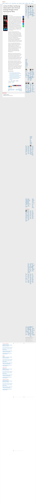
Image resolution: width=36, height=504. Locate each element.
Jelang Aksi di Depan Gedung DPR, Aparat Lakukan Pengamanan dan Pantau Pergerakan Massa (33, 11)
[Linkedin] (9, 86)
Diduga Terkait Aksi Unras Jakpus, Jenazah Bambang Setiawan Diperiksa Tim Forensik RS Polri (27, 64)
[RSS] (11, 86)
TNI (31, 338)
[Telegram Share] (23, 24)
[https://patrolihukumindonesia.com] (4, 1)
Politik (30, 340)
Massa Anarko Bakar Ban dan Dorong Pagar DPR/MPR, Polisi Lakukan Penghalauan (31, 11)
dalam (15, 23)
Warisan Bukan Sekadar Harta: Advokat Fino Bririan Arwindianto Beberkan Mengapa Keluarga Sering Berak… (31, 76)
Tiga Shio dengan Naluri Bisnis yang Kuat (7, 347)
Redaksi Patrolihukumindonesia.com (29, 341)
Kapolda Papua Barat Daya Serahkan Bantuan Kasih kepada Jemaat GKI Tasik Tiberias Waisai (27, 216)
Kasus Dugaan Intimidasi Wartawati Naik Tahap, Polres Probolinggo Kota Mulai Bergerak (29, 202)
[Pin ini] (23, 22)
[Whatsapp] (23, 26)
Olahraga (26, 340)
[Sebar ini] (23, 17)
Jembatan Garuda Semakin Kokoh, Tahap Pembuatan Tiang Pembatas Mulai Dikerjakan (15, 78)
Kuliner (29, 340)
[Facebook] (13, 85)
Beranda (27, 338)
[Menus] (32, 1)
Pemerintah (27, 339)
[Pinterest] (17, 85)
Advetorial (29, 338)
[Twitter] (15, 85)
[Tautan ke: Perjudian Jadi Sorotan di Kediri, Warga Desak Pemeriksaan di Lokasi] (26, 69)
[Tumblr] (18, 85)
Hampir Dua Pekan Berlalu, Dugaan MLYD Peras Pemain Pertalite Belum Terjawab (31, 150)
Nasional (29, 339)
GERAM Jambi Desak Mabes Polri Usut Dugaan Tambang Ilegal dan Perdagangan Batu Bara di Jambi (29, 12)
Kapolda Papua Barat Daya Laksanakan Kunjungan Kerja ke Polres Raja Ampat (31, 267)
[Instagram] (20, 85)
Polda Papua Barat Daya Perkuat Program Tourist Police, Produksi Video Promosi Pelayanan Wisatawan (29, 268)
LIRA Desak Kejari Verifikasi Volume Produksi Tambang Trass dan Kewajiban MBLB (33, 74)
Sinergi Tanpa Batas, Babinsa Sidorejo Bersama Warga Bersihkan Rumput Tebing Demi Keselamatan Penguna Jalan (15, 73)
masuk (7, 95)
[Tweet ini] (23, 19)
